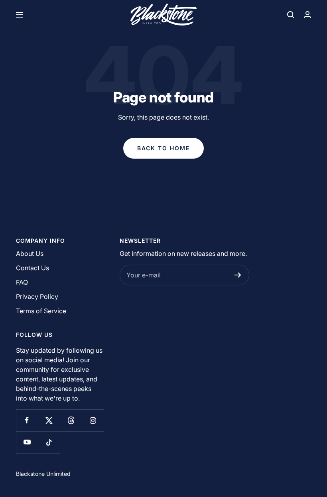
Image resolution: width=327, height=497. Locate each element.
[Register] (237, 275)
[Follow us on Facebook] (27, 420)
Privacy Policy (37, 297)
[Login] (307, 14)
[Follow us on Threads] (71, 420)
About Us (29, 253)
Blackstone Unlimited (43, 473)
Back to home (163, 148)
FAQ (22, 282)
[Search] (290, 14)
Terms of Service (41, 311)
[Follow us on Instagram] (93, 420)
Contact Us (32, 268)
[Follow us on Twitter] (49, 420)
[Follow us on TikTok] (49, 442)
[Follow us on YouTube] (27, 442)
